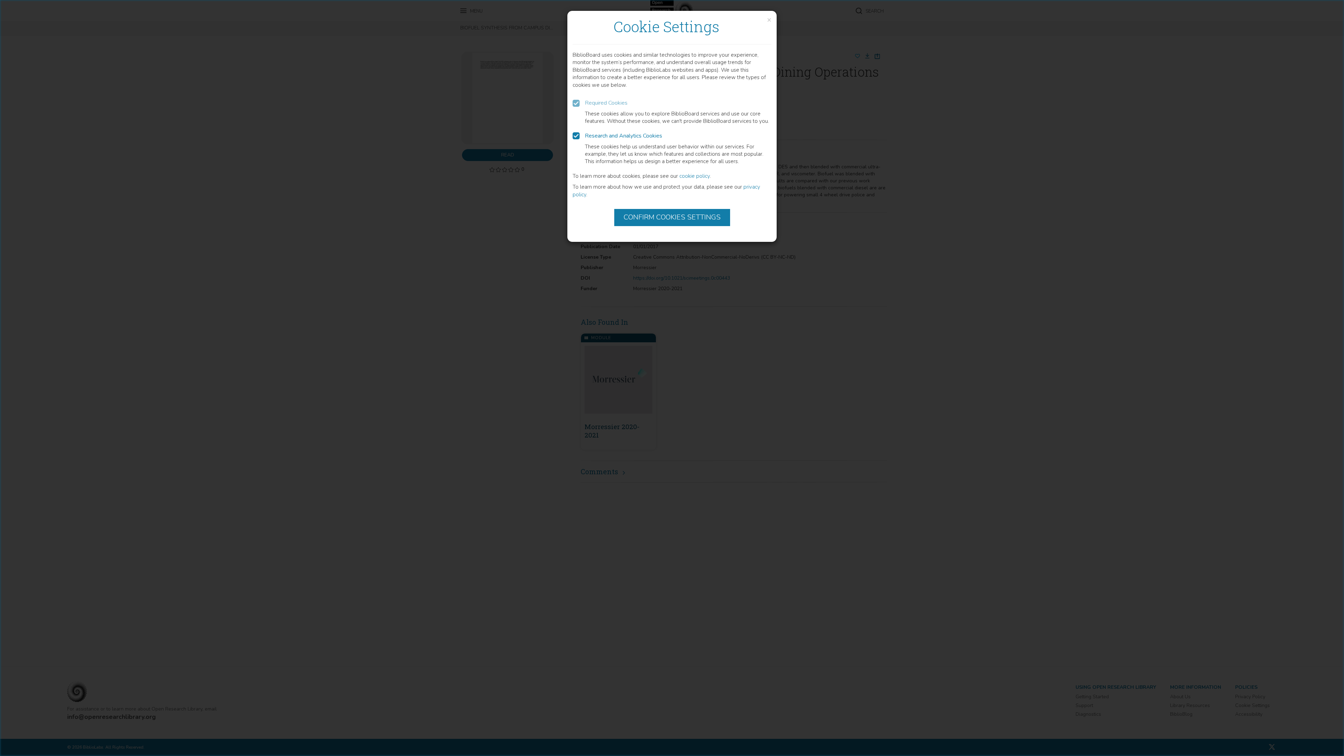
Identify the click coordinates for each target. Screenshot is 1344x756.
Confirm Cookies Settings (672, 217)
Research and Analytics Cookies (623, 136)
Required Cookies (606, 103)
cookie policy (694, 176)
